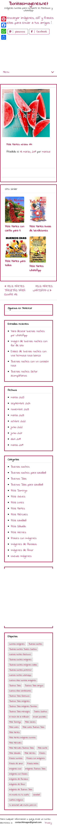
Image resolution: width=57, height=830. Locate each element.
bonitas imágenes (16, 644)
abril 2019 (16, 439)
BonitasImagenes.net (28, 3)
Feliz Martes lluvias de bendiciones (40, 228)
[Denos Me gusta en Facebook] (39, 34)
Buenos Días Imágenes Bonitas (23, 706)
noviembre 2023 (20, 409)
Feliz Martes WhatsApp (36, 268)
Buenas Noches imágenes (20, 659)
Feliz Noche (42, 748)
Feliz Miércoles (19, 514)
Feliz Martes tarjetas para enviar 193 (15, 290)
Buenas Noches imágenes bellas (23, 665)
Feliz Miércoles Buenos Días (21, 748)
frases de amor (16, 763)
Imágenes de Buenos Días (20, 789)
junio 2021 (16, 433)
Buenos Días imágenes (19, 701)
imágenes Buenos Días (35, 768)
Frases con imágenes (24, 538)
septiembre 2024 (20, 403)
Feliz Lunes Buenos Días (33, 727)
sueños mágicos (16, 800)
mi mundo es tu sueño (19, 794)
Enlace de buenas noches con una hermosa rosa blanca (29, 353)
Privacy (48, 823)
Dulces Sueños (40, 711)
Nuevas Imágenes (21, 556)
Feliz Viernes (18, 532)
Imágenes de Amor (22, 550)
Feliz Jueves (18, 497)
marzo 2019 (17, 445)
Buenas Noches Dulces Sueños (23, 649)
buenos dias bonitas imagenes (22, 680)
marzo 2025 (17, 397)
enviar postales (39, 716)
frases (42, 753)
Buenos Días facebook (19, 696)
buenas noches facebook (20, 654)
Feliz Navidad (18, 520)
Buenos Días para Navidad (27, 485)
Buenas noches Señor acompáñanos (24, 374)
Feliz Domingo (19, 491)
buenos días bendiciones (20, 690)
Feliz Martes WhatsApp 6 (42, 288)
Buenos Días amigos (34, 685)
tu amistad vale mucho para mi (22, 805)
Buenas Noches (20, 467)
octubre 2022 (18, 421)
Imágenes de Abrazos (24, 544)
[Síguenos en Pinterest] (18, 34)
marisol (46, 152)
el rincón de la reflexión (19, 716)
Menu (6, 72)
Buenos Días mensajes (19, 711)
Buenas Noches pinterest (20, 670)
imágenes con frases (18, 774)
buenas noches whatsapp (20, 675)
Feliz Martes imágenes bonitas (22, 737)
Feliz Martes (18, 509)
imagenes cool (15, 768)
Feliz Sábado (18, 526)
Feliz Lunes (17, 503)
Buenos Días (19, 479)
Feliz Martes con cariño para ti (14, 228)
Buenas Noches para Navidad (28, 473)
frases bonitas (15, 758)
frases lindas (32, 763)
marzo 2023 (17, 415)
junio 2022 (16, 427)
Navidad (36, 794)
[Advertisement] (28, 52)
